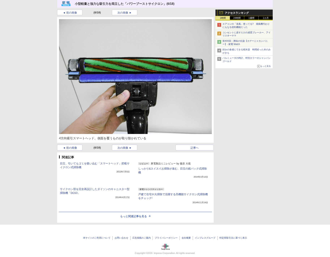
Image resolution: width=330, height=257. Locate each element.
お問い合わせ (121, 238)
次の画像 (122, 12)
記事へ (195, 147)
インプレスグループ (205, 238)
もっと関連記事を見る (133, 216)
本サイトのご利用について (97, 238)
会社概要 (186, 238)
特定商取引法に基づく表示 (233, 238)
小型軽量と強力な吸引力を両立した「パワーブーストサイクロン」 (121, 3)
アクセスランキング (237, 12)
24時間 (237, 18)
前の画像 (71, 12)
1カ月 (266, 18)
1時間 (223, 18)
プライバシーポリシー (166, 238)
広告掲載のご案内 (141, 238)
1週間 (251, 18)
